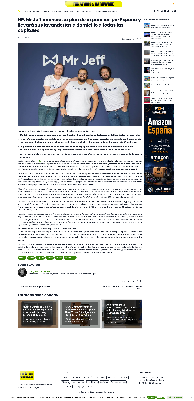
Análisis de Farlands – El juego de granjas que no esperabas (162, 79)
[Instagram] (161, 11)
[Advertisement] (95, 350)
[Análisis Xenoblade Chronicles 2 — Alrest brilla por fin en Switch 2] (147, 26)
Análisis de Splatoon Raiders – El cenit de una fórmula (162, 86)
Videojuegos (79, 386)
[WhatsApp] (172, 11)
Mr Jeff (39, 161)
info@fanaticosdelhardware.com (153, 377)
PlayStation (113, 377)
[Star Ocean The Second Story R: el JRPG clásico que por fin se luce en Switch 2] (147, 71)
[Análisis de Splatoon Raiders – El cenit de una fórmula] (147, 86)
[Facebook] (155, 11)
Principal (59, 258)
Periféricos (101, 377)
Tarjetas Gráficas (118, 382)
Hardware (77, 377)
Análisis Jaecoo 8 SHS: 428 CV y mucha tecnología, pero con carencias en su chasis (162, 45)
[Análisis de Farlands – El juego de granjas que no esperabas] (147, 79)
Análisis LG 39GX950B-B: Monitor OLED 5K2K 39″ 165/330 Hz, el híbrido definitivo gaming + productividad (162, 36)
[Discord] (168, 11)
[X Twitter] (158, 11)
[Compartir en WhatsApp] (140, 39)
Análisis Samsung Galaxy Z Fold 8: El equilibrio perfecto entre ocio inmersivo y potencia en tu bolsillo (162, 53)
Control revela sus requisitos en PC (34, 286)
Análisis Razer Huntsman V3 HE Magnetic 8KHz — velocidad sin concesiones (161, 100)
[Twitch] (175, 11)
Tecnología (67, 386)
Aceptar (151, 397)
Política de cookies (175, 397)
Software (104, 382)
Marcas (31, 258)
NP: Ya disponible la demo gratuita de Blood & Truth (122, 287)
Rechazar (161, 397)
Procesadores (78, 382)
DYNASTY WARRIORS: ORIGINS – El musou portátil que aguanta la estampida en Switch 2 (162, 62)
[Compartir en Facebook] (137, 39)
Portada (50, 258)
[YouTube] (165, 11)
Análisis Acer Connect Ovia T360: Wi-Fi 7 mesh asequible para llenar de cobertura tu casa (162, 93)
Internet (22, 258)
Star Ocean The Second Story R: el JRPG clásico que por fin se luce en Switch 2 (162, 71)
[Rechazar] (191, 397)
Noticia (87, 377)
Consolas (66, 377)
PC (93, 377)
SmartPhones (70, 258)
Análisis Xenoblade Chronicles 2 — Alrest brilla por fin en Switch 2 (162, 27)
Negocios (40, 258)
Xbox (90, 386)
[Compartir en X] (133, 39)
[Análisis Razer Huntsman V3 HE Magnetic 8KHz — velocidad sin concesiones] (147, 100)
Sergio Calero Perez (40, 271)
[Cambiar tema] (174, 4)
